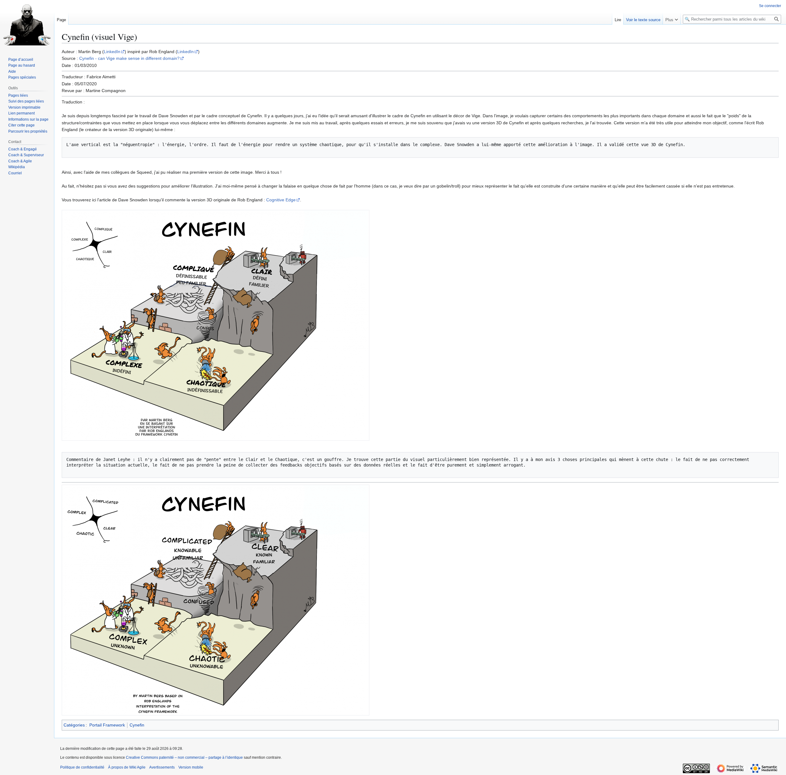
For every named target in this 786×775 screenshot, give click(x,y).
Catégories (74, 725)
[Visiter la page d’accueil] (27, 24)
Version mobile (190, 767)
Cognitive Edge (281, 199)
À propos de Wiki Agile (127, 767)
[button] (671, 18)
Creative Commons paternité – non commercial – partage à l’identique (184, 757)
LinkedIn (112, 51)
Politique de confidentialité (82, 767)
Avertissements (162, 767)
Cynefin (137, 725)
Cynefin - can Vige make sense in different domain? (129, 58)
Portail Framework (107, 725)
